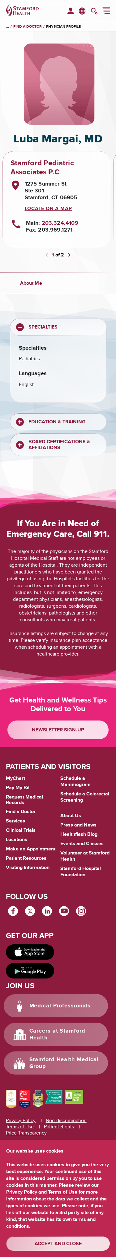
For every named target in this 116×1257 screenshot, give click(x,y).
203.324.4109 (60, 223)
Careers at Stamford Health (57, 1034)
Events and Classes (82, 843)
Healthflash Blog (78, 834)
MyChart (15, 778)
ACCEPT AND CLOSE (58, 1244)
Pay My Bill (18, 788)
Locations (16, 839)
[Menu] (106, 12)
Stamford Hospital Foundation (80, 871)
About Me (31, 283)
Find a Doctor (21, 811)
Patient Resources (26, 858)
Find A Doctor (27, 26)
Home (7, 27)
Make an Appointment (30, 849)
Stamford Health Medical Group (64, 1063)
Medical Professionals (60, 1005)
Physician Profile (63, 26)
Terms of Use (20, 1127)
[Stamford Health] (22, 10)
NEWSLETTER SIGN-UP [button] (58, 730)
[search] (94, 12)
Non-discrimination (66, 1120)
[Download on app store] (30, 952)
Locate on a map (48, 208)
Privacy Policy (21, 1120)
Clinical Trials (21, 830)
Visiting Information (27, 867)
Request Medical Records (24, 799)
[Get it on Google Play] (30, 970)
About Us (70, 816)
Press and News (78, 825)
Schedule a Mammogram (75, 781)
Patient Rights (59, 1127)
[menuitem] (70, 11)
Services (15, 821)
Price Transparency (26, 1133)
